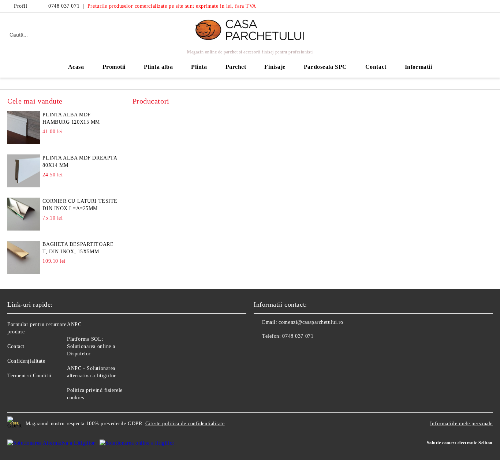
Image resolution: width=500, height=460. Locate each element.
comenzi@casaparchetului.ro (311, 322)
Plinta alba (158, 67)
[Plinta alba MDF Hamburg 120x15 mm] (23, 127)
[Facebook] (478, 6)
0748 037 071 (63, 6)
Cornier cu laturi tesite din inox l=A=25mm (79, 204)
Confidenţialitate (26, 361)
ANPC (74, 324)
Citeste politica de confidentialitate (185, 423)
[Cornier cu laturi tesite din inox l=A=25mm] (23, 214)
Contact (376, 67)
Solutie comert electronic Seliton (460, 442)
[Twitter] (489, 6)
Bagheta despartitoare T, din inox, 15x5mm (77, 248)
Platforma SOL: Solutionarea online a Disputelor (91, 346)
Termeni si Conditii (29, 375)
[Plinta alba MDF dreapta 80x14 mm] (23, 170)
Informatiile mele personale (461, 423)
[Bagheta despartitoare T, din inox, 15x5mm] (23, 257)
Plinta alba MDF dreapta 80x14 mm (79, 161)
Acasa (76, 67)
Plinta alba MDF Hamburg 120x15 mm (71, 118)
